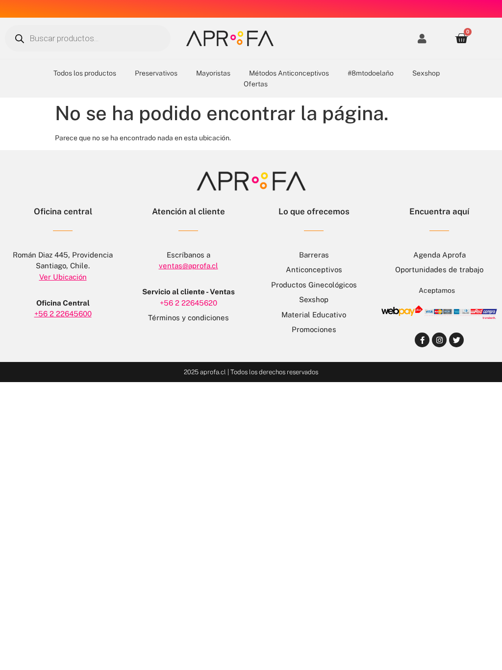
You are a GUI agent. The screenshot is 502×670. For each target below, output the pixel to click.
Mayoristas (213, 73)
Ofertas (256, 84)
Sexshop (426, 73)
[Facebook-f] (422, 340)
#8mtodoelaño (371, 73)
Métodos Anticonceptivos (289, 73)
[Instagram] (439, 340)
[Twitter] (456, 340)
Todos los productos (84, 73)
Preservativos (156, 73)
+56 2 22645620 (188, 303)
